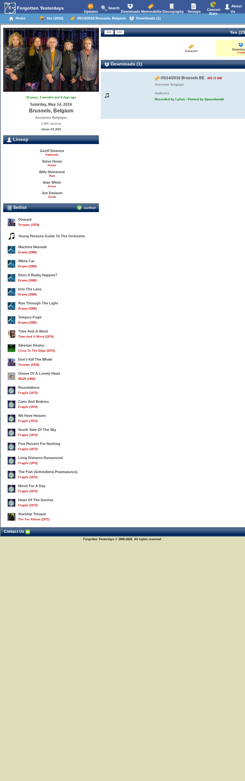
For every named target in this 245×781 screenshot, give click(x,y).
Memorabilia (150, 11)
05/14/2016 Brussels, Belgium (100, 18)
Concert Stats (213, 11)
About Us (236, 8)
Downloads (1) (147, 18)
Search (113, 8)
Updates (90, 11)
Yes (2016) (54, 18)
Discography (172, 11)
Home (20, 18)
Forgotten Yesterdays (40, 8)
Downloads (130, 11)
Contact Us (14, 531)
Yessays (193, 11)
